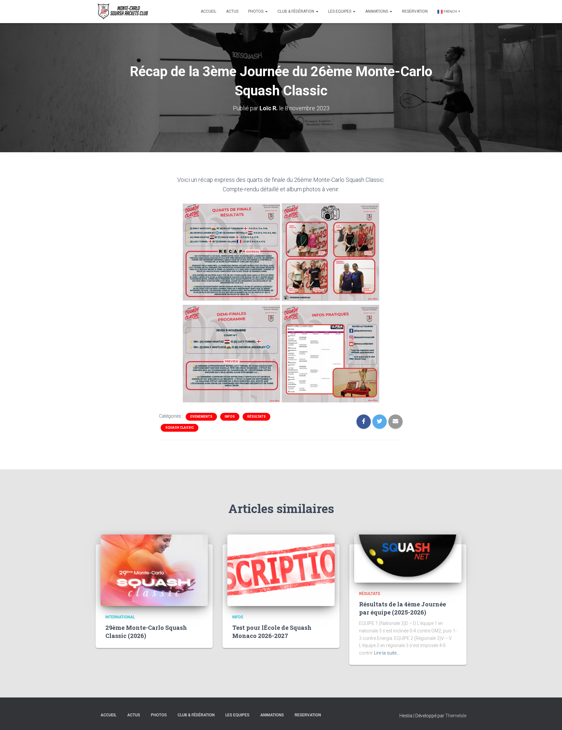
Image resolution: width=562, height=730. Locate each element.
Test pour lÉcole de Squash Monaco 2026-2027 (272, 632)
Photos (256, 11)
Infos (230, 416)
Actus (232, 11)
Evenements (201, 416)
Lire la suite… (386, 653)
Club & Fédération (296, 11)
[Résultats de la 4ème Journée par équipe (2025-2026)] (408, 558)
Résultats (256, 416)
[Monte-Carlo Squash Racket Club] (122, 11)
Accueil (208, 11)
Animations (377, 11)
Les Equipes (340, 11)
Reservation (415, 11)
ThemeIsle (455, 715)
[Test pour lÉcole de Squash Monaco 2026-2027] (281, 569)
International (120, 617)
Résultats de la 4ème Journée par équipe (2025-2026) (402, 608)
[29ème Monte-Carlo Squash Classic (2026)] (154, 569)
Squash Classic (179, 427)
